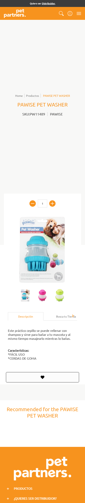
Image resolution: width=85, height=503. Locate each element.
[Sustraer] (32, 203)
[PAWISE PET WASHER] (25, 295)
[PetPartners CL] (15, 13)
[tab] (25, 316)
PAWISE (56, 114)
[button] (61, 13)
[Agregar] (52, 203)
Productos (32, 95)
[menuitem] (61, 13)
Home (19, 95)
